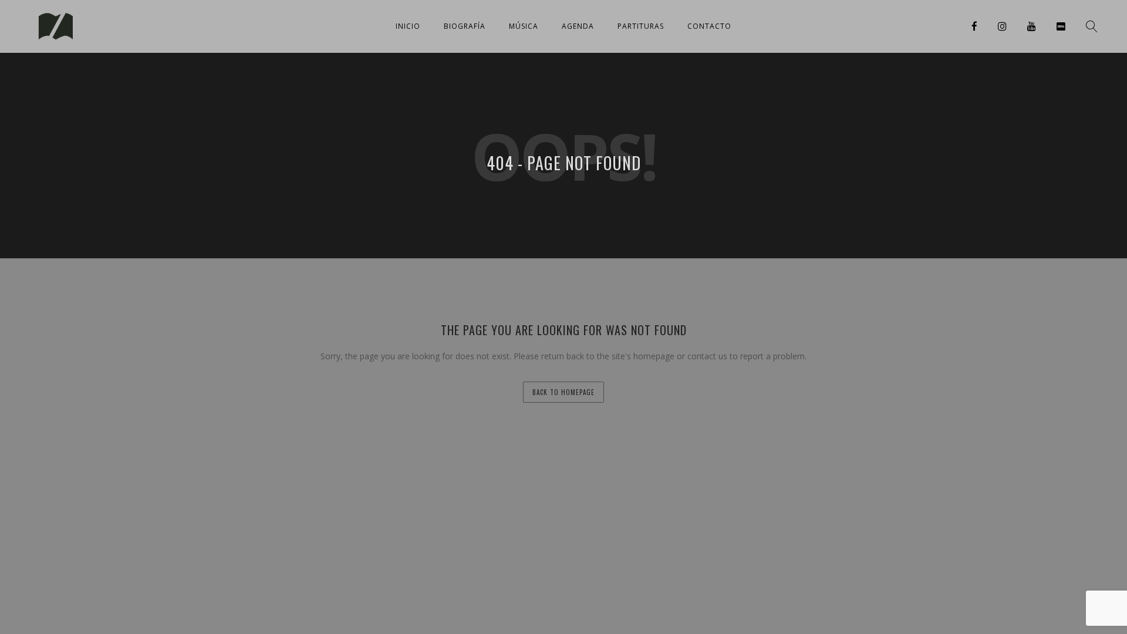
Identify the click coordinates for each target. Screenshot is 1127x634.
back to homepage (563, 392)
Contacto (709, 26)
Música (523, 26)
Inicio (408, 26)
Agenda (578, 26)
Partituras (641, 26)
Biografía (464, 26)
